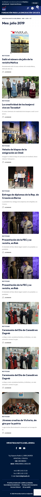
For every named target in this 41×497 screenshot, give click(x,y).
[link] (37, 6)
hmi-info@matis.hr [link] (23, 476)
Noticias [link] (6, 55)
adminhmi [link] (8, 72)
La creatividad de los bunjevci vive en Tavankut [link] (18, 106)
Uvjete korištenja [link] (15, 4)
